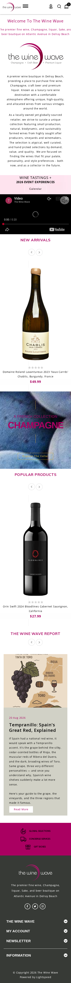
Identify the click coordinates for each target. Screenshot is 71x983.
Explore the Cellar (35, 456)
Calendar (35, 188)
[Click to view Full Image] (31, 680)
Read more (21, 809)
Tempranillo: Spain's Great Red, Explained (32, 727)
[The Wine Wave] (12, 7)
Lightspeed (43, 977)
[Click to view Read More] (39, 680)
